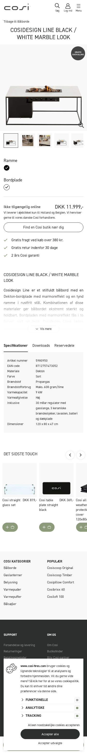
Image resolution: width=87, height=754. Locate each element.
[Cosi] (17, 8)
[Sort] (7, 168)
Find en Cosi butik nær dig (43, 227)
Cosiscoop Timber (59, 575)
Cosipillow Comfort (60, 582)
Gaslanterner (13, 575)
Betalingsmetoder (15, 657)
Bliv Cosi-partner (58, 657)
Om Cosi (52, 645)
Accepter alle (50, 734)
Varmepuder (12, 589)
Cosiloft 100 (55, 596)
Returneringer (13, 651)
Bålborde (10, 568)
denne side (49, 691)
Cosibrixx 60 (56, 589)
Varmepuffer (13, 596)
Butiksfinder (55, 651)
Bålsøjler (10, 604)
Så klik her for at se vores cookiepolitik (54, 681)
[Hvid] (7, 187)
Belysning (10, 582)
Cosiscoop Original (60, 568)
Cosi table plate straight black (48, 505)
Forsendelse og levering (19, 645)
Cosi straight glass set (11, 502)
